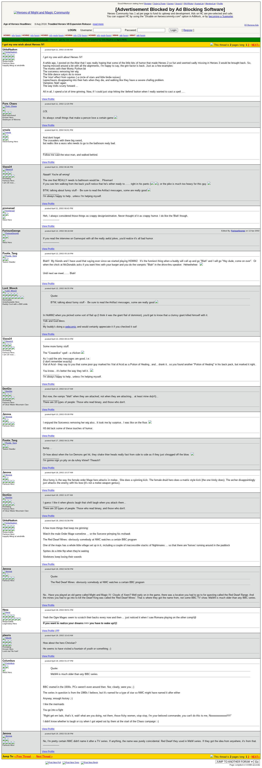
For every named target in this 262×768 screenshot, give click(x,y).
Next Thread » (44, 756)
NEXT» (255, 44)
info (13, 35)
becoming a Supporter (221, 16)
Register (188, 30)
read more (98, 24)
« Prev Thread (22, 756)
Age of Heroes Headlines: (17, 24)
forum (18, 35)
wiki (121, 35)
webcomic (70, 326)
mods (55, 35)
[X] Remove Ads (251, 25)
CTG (79, 35)
